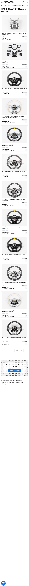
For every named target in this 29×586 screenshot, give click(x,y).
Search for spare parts (14, 370)
